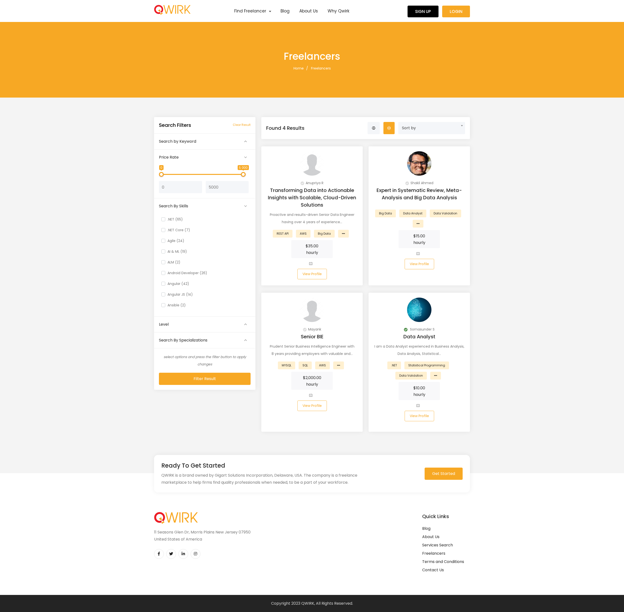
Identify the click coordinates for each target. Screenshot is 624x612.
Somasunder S (422, 329)
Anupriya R (314, 183)
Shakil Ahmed (421, 183)
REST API (283, 233)
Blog (285, 11)
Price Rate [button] (169, 157)
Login (456, 11)
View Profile (312, 273)
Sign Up (423, 11)
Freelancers (321, 68)
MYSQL (286, 365)
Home (298, 68)
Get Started (443, 473)
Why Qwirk (338, 11)
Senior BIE (312, 336)
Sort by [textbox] (409, 128)
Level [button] (164, 324)
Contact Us (433, 570)
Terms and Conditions (443, 561)
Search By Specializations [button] (183, 340)
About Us (308, 11)
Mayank (314, 329)
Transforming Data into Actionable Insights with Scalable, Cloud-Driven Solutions (312, 197)
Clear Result (242, 125)
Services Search (437, 545)
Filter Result (205, 378)
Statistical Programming (426, 365)
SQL (305, 365)
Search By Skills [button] (173, 206)
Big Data (324, 233)
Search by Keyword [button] (177, 141)
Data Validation (445, 213)
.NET (394, 365)
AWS (303, 233)
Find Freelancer (250, 11)
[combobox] (431, 128)
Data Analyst (412, 213)
